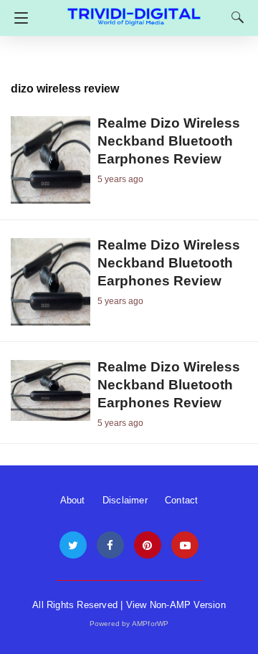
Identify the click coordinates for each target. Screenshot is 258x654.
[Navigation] (17, 18)
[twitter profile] (73, 545)
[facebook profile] (110, 545)
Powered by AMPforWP (129, 623)
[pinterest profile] (147, 545)
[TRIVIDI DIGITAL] (134, 10)
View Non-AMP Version (176, 605)
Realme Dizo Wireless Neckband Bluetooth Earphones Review (168, 140)
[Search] (234, 17)
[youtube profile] (185, 545)
